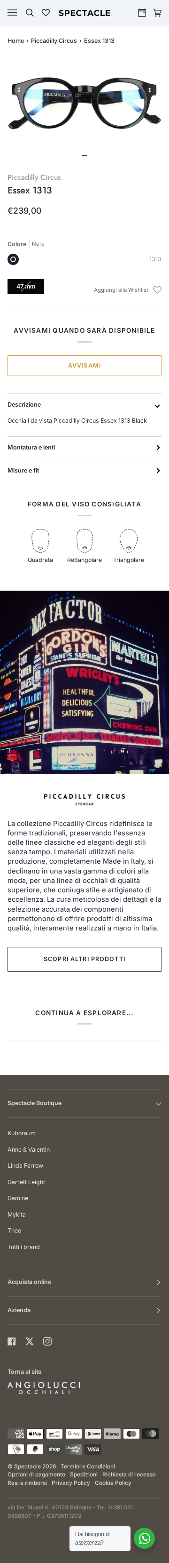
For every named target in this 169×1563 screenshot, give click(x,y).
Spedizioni (84, 1474)
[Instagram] (47, 1341)
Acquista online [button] (29, 1281)
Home (16, 40)
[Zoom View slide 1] (84, 109)
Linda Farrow (25, 1165)
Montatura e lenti (31, 447)
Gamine (18, 1198)
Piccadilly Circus (54, 40)
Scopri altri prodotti (84, 958)
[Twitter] (29, 1341)
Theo (14, 1230)
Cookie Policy (113, 1483)
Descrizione (24, 404)
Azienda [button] (19, 1310)
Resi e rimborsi (27, 1483)
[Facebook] (12, 1341)
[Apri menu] (22, 13)
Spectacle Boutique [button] (34, 1102)
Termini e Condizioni (88, 1466)
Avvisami (84, 365)
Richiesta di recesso (128, 1474)
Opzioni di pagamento (36, 1474)
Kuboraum (22, 1133)
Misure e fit (23, 470)
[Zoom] (84, 103)
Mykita (17, 1214)
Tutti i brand (24, 1246)
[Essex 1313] (13, 259)
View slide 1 (84, 155)
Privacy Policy (71, 1483)
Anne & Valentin (29, 1149)
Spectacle (27, 1466)
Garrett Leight (26, 1182)
